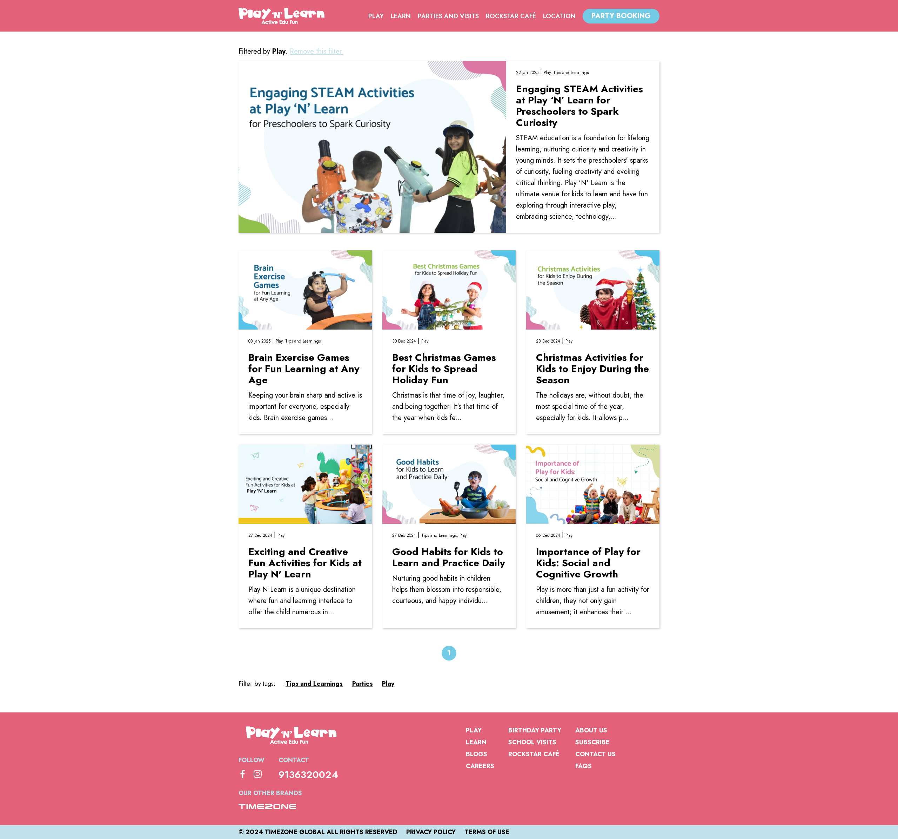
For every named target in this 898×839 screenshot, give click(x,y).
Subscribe (592, 742)
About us (591, 730)
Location (559, 16)
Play (376, 16)
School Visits (532, 742)
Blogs (476, 754)
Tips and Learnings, (440, 535)
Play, (548, 72)
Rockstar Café (511, 16)
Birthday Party (534, 730)
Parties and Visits (448, 16)
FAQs (583, 766)
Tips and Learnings (571, 72)
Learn (401, 16)
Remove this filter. (316, 51)
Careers (480, 766)
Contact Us (595, 754)
